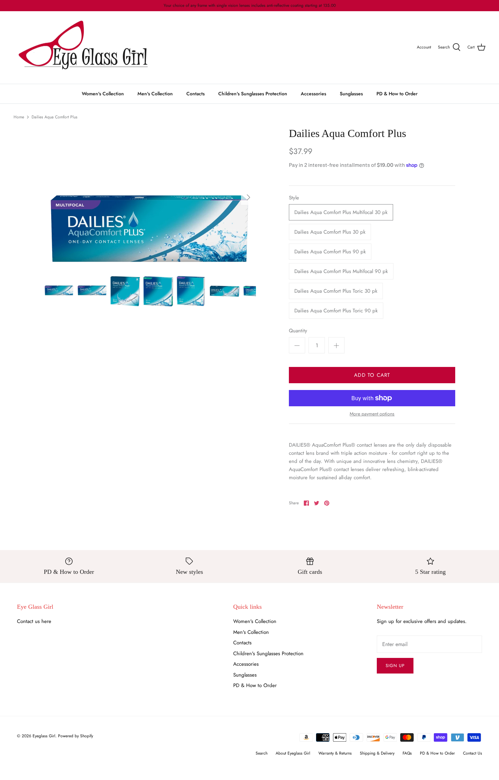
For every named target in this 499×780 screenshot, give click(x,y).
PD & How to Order (397, 93)
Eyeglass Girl (44, 736)
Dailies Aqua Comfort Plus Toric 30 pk (335, 291)
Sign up (395, 665)
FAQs (407, 753)
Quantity (298, 330)
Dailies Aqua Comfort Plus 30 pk (330, 232)
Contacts (195, 93)
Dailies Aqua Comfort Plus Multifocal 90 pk (341, 271)
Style (294, 197)
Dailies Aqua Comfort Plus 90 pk (330, 251)
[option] (150, 197)
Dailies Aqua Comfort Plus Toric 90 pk (336, 310)
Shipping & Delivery (377, 753)
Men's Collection (155, 93)
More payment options (372, 414)
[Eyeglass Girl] (83, 47)
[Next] (248, 197)
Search (261, 753)
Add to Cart (372, 375)
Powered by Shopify (75, 736)
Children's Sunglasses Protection (252, 93)
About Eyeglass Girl (293, 753)
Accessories (313, 93)
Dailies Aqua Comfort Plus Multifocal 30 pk (341, 212)
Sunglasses (351, 93)
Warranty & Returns (335, 753)
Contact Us (472, 753)
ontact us (30, 621)
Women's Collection (103, 93)
